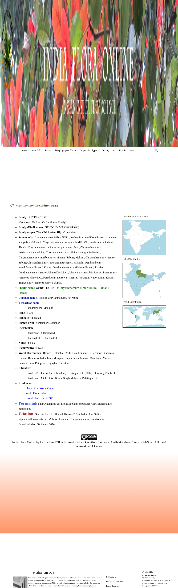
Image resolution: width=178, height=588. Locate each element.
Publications (111, 577)
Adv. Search (119, 150)
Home (24, 150)
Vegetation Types (89, 150)
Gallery (105, 150)
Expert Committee (113, 586)
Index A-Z (36, 150)
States (47, 150)
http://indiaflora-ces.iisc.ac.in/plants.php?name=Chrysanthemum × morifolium (61, 419)
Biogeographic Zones (65, 150)
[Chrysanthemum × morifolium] (144, 237)
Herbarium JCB (50, 442)
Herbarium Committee (114, 581)
